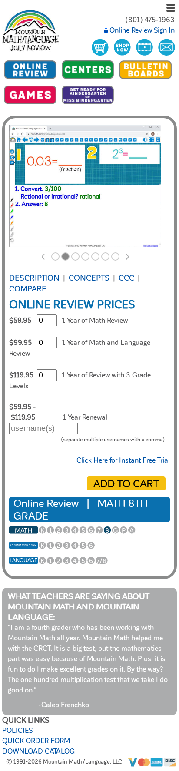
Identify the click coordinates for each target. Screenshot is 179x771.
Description (34, 278)
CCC (126, 278)
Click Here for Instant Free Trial (123, 460)
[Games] (30, 104)
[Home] (30, 32)
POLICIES (17, 731)
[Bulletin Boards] (145, 79)
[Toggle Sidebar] (171, 8)
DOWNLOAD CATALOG (38, 751)
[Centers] (88, 79)
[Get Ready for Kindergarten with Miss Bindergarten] (88, 104)
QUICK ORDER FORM (36, 741)
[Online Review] (30, 79)
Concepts (89, 278)
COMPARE (27, 289)
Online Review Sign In (141, 30)
